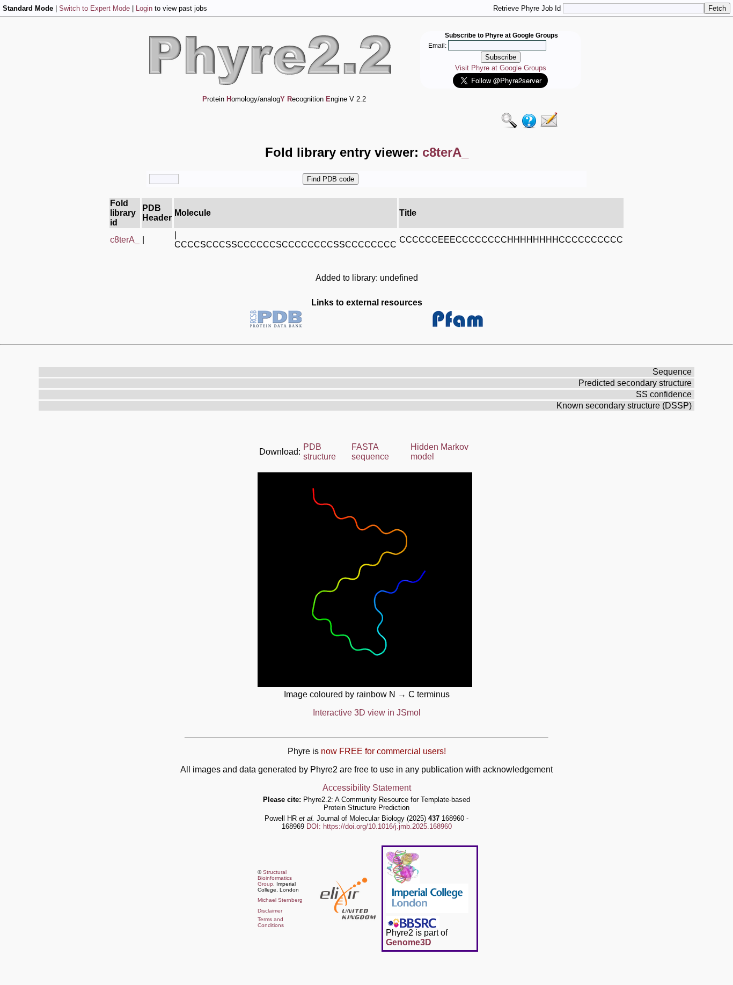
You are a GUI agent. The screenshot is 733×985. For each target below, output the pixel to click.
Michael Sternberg (280, 900)
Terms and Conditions (271, 922)
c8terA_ (125, 239)
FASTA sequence (370, 451)
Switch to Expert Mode (94, 8)
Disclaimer (270, 911)
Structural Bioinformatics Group (275, 878)
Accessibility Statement (366, 787)
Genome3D (408, 942)
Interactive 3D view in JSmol (367, 712)
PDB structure (319, 451)
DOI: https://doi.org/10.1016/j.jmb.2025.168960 (379, 826)
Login (144, 8)
